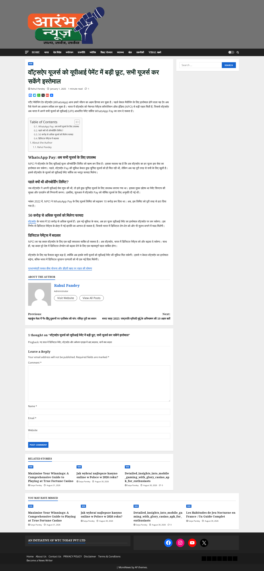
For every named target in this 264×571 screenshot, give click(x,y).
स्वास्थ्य (120, 52)
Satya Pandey (36, 485)
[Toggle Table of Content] (75, 122)
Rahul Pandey (38, 88)
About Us (41, 556)
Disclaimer (90, 556)
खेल (130, 52)
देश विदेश (57, 52)
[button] (27, 52)
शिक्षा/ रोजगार (106, 52)
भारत (46, 52)
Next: (136, 316)
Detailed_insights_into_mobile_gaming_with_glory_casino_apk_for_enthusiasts (147, 477)
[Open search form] (238, 52)
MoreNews (125, 567)
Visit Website (65, 298)
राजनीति (81, 52)
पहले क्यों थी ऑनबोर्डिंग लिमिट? (50, 130)
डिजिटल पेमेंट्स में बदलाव (48, 138)
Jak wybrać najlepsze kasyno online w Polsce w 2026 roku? (97, 475)
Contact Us (55, 556)
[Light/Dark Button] (231, 52)
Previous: (62, 316)
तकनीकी (140, 52)
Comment (35, 362)
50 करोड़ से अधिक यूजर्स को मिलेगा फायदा (55, 134)
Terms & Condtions (109, 556)
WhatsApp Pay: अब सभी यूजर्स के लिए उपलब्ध (58, 126)
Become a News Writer (40, 560)
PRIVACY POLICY (72, 556)
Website (32, 430)
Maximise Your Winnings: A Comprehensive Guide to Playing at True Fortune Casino (50, 477)
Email (32, 418)
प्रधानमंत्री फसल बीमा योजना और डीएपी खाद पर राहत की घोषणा (60, 268)
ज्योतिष (93, 52)
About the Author (42, 142)
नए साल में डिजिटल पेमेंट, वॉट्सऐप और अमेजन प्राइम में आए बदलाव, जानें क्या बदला (76, 342)
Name (32, 406)
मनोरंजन (69, 52)
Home (36, 52)
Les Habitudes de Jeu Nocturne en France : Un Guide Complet (210, 514)
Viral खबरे (155, 52)
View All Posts (92, 298)
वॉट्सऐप (32, 221)
